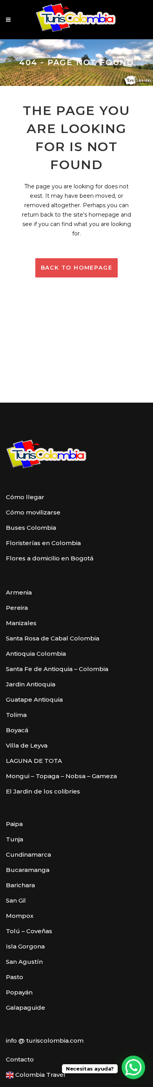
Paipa (14, 824)
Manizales (21, 623)
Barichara (20, 885)
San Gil (16, 900)
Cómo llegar (25, 497)
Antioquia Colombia (36, 653)
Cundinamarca (28, 854)
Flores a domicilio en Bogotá (49, 558)
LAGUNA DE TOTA (34, 760)
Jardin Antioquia (30, 684)
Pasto (14, 977)
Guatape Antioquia (34, 699)
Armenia (19, 592)
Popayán (19, 992)
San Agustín (24, 961)
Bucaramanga (27, 870)
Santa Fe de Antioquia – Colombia (57, 669)
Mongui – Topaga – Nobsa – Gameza (61, 776)
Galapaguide (25, 1007)
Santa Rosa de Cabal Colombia (52, 638)
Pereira (17, 607)
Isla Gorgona (25, 946)
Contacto (20, 1059)
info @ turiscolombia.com (45, 1040)
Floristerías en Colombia (43, 543)
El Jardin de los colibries (43, 791)
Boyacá (17, 730)
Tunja (14, 839)
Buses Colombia (31, 527)
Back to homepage (77, 267)
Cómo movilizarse (33, 512)
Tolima (16, 715)
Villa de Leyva (26, 745)
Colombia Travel (40, 1074)
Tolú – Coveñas (29, 931)
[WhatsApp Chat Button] (133, 1067)
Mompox (19, 915)
